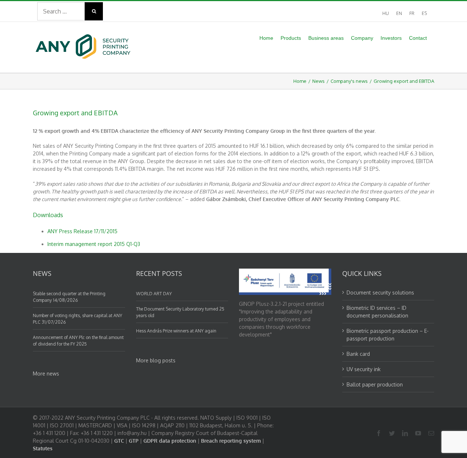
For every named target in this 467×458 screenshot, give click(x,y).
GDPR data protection (169, 441)
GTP (134, 441)
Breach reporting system (231, 441)
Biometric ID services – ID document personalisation (377, 312)
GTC (119, 441)
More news (46, 373)
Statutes (43, 448)
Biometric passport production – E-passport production (388, 335)
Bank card (358, 354)
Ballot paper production (375, 384)
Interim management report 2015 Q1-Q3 (93, 244)
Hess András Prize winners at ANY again (176, 331)
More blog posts (155, 360)
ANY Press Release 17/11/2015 (82, 231)
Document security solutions (380, 292)
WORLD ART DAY (154, 293)
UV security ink (364, 369)
